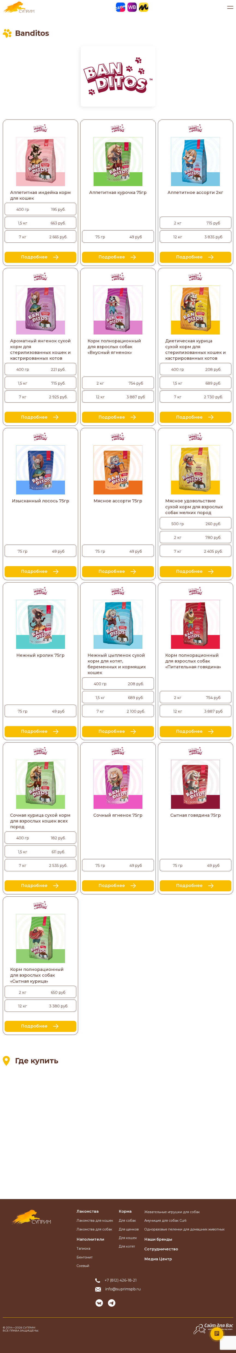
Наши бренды (158, 1239)
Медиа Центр (158, 1259)
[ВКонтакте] (99, 1303)
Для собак (127, 1220)
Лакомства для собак (94, 1229)
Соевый (83, 1266)
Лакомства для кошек (95, 1220)
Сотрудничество (161, 1249)
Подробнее (34, 257)
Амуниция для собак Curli (165, 1220)
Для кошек (128, 1238)
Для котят (127, 1246)
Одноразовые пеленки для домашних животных (184, 1229)
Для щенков (129, 1229)
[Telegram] (112, 1303)
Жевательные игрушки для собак (172, 1212)
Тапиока (83, 1248)
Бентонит (85, 1257)
